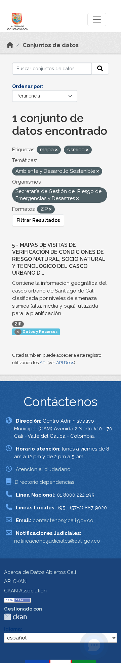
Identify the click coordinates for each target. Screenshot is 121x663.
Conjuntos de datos (51, 45)
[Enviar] (100, 69)
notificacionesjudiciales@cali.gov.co (57, 541)
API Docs (65, 362)
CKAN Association (25, 591)
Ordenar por (27, 86)
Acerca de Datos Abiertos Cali (40, 572)
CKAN (15, 616)
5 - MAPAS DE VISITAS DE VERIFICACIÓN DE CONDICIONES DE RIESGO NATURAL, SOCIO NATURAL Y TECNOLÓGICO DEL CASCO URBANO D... (59, 259)
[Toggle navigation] (96, 19)
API (43, 362)
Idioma (12, 629)
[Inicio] (10, 45)
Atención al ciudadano (43, 469)
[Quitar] (56, 150)
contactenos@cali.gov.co (63, 520)
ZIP (18, 324)
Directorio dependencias (44, 482)
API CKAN (15, 581)
